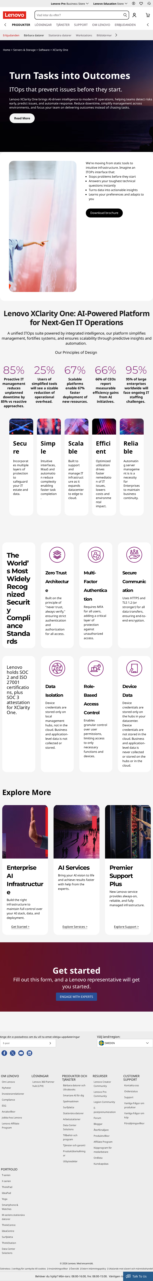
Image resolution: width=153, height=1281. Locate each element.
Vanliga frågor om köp (134, 1115)
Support (128, 1097)
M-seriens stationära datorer (13, 1217)
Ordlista (98, 1157)
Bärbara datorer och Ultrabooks (74, 1087)
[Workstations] (94, 35)
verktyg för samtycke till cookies (29, 1268)
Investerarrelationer (13, 1093)
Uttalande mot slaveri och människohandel (130, 1268)
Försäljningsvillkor (134, 1123)
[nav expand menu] (5, 25)
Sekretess (5, 1268)
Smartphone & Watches (10, 1207)
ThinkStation (9, 1243)
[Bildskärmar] (113, 35)
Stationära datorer (73, 1113)
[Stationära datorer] (73, 35)
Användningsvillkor (58, 1268)
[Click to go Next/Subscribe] (50, 1043)
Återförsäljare (101, 1129)
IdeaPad (6, 1193)
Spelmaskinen (71, 1101)
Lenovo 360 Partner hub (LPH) (43, 1084)
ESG (4, 1105)
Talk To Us (139, 1276)
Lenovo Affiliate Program (10, 1125)
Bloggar (98, 1124)
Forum (97, 1118)
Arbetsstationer (71, 1119)
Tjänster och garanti (74, 1145)
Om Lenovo (8, 1081)
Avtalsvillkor (8, 1111)
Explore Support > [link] (126, 927)
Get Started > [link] (20, 927)
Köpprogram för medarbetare (103, 1149)
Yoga (4, 1199)
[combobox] (78, 15)
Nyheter (6, 1087)
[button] (133, 3)
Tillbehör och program (70, 1137)
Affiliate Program (103, 1141)
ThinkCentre (8, 1225)
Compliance (8, 1099)
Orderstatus (131, 1091)
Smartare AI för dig (73, 1095)
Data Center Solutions (69, 1127)
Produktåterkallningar (74, 1153)
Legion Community (104, 1102)
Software (44, 50)
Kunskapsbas (101, 1163)
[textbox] (125, 1043)
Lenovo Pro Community (100, 1094)
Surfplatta (68, 1107)
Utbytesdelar (70, 1161)
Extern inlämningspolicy (93, 1268)
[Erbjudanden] (21, 35)
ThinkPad (7, 1187)
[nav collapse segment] (148, 25)
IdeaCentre (8, 1231)
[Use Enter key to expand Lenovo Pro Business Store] (87, 3)
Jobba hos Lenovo (12, 1117)
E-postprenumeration (105, 1110)
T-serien (6, 1175)
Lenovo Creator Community (102, 1084)
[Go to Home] (14, 15)
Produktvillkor (102, 1135)
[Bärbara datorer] (45, 35)
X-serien (6, 1181)
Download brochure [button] (104, 213)
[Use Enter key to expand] (142, 15)
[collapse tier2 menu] (116, 35)
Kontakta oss (131, 1085)
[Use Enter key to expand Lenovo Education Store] (126, 3)
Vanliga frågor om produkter (134, 1105)
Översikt (74, 1268)
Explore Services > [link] (75, 927)
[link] (149, 4)
